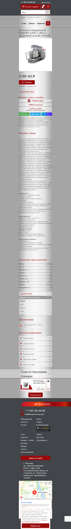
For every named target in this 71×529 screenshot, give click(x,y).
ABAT (21, 304)
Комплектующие (42, 425)
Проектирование (27, 452)
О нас (24, 23)
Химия (38, 419)
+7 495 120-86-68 (28, 2)
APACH (22, 301)
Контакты (24, 443)
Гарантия (41, 23)
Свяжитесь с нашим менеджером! (35, 109)
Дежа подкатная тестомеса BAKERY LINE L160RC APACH (39, 382)
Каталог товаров (33, 17)
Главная (23, 17)
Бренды (24, 446)
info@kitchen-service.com (34, 414)
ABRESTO (23, 308)
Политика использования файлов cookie (34, 520)
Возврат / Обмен (27, 440)
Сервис (39, 422)
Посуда (23, 425)
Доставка (40, 437)
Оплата (31, 23)
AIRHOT (22, 315)
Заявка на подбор (35, 458)
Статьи (23, 449)
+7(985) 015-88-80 (37, 101)
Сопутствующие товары (27, 91)
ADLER (22, 311)
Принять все (35, 525)
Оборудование (26, 419)
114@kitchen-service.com (35, 104)
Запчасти (24, 422)
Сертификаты (41, 440)
